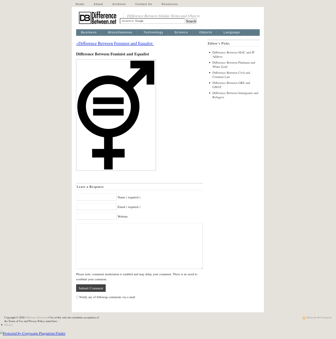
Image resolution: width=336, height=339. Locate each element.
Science (181, 32)
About (98, 4)
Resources (170, 4)
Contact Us (143, 4)
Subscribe (311, 317)
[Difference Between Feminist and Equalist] (139, 115)
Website (123, 216)
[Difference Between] (98, 24)
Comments (326, 317)
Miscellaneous (120, 32)
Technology (153, 32)
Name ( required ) (129, 197)
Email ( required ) (129, 207)
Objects (205, 32)
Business (89, 32)
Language (231, 32)
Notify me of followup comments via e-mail (107, 297)
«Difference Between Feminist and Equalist (115, 43)
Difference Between (36, 317)
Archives (119, 4)
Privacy (8, 324)
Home (80, 4)
